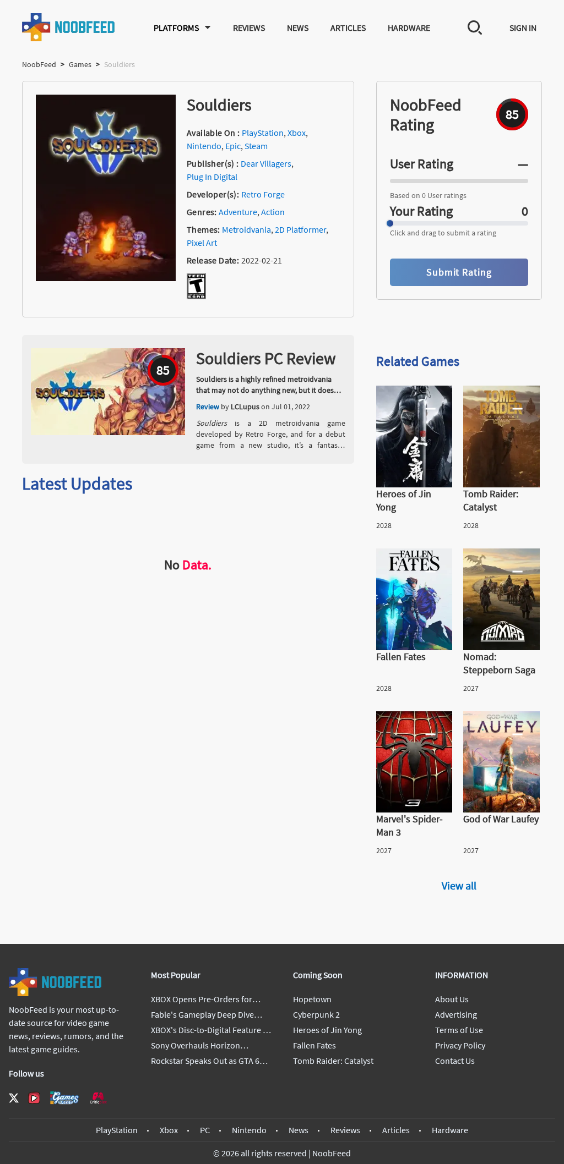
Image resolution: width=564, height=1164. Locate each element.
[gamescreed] (64, 1098)
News (297, 27)
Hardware (409, 27)
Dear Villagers (266, 163)
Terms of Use (459, 1029)
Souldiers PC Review (266, 358)
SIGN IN (522, 27)
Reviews (249, 27)
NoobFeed (39, 64)
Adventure (238, 211)
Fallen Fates (314, 1045)
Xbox (297, 132)
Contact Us (455, 1060)
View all (459, 885)
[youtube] (34, 1098)
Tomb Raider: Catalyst (333, 1060)
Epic (233, 145)
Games (80, 64)
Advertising (456, 1014)
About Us (452, 998)
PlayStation (263, 132)
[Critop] (98, 1098)
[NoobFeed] (69, 27)
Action (273, 211)
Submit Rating (459, 272)
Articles (348, 27)
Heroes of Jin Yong (327, 1029)
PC (205, 1129)
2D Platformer (300, 229)
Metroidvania (246, 229)
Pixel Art (202, 242)
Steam (256, 145)
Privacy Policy (460, 1045)
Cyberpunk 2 (316, 1014)
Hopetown (312, 998)
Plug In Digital (212, 176)
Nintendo (204, 145)
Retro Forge (263, 194)
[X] (14, 1098)
